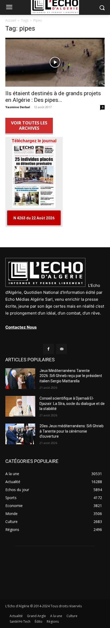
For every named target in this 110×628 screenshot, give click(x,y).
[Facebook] (48, 349)
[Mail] (61, 349)
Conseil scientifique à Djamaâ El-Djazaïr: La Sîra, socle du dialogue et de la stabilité (72, 403)
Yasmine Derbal (17, 107)
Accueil (10, 20)
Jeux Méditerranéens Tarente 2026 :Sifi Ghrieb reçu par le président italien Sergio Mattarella (71, 376)
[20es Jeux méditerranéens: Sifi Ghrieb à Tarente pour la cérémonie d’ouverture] (20, 434)
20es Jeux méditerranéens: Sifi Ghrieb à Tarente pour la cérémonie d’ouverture (72, 431)
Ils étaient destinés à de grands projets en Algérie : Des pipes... (53, 96)
